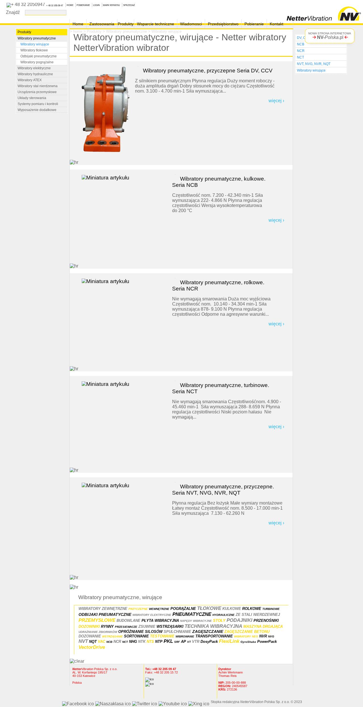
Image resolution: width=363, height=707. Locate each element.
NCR (301, 51)
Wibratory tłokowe (34, 50)
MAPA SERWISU (111, 5)
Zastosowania (101, 24)
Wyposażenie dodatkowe (37, 110)
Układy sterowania (32, 98)
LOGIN (96, 5)
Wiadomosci (191, 24)
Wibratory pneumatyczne (126, 31)
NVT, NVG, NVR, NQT (313, 64)
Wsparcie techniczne (155, 24)
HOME (70, 5)
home (77, 31)
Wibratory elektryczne (34, 68)
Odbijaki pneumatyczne (38, 56)
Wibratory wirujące (166, 31)
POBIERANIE (83, 5)
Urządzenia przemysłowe (37, 92)
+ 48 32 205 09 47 (55, 5)
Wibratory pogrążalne (37, 62)
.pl (330, 37)
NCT (300, 57)
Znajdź (14, 12)
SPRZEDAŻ (129, 5)
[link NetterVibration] (323, 12)
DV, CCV (304, 38)
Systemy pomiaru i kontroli (38, 104)
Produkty (126, 24)
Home (78, 24)
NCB (300, 44)
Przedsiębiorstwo (223, 24)
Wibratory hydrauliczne (35, 74)
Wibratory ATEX (30, 80)
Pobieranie (254, 24)
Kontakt (276, 24)
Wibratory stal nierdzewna (38, 86)
